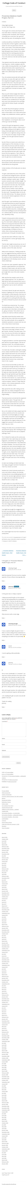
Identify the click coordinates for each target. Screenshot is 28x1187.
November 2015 (5, 932)
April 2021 (4, 867)
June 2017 (4, 902)
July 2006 (4, 1093)
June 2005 (4, 1115)
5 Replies (4, 21)
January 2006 (5, 1104)
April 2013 (4, 972)
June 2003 (4, 1137)
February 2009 (5, 1052)
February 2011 (5, 1017)
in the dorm (13, 539)
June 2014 (4, 956)
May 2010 (4, 1026)
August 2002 (5, 1150)
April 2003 (4, 1139)
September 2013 (6, 965)
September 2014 (6, 950)
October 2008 (5, 1058)
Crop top (4, 820)
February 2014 (5, 958)
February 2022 (5, 857)
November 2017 (5, 894)
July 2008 (4, 1063)
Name (3, 738)
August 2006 (5, 1091)
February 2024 (5, 850)
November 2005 (5, 1108)
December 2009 (5, 1035)
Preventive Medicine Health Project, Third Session (7, 553)
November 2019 (5, 878)
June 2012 (4, 987)
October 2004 (5, 1123)
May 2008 (4, 1067)
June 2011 (4, 1009)
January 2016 (5, 928)
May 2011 (4, 1011)
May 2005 (4, 1117)
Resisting (4, 826)
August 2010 (5, 1024)
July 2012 (4, 985)
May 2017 (4, 904)
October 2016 (5, 911)
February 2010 (5, 1032)
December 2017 (5, 893)
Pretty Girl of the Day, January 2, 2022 (10, 824)
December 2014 (5, 945)
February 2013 (5, 976)
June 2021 (4, 863)
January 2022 (5, 859)
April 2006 (4, 1099)
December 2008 (5, 1056)
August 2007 (5, 1084)
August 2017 (5, 898)
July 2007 (4, 1086)
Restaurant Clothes (6, 800)
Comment (5, 721)
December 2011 (5, 998)
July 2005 (4, 1113)
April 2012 (4, 991)
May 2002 (4, 1156)
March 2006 (4, 1100)
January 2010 (5, 1034)
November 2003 (5, 1132)
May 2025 (4, 843)
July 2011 (4, 1008)
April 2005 (4, 1119)
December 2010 (5, 1021)
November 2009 (5, 1037)
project (18, 539)
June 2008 (4, 1065)
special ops (23, 539)
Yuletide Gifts (5, 811)
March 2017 (4, 906)
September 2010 (6, 1022)
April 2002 (4, 1158)
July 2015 (4, 935)
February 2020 (5, 876)
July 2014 (4, 954)
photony (15, 541)
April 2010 (4, 1028)
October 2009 (5, 1039)
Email (3, 744)
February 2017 (5, 907)
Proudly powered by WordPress (9, 1184)
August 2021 (5, 861)
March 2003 (4, 1141)
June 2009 (4, 1045)
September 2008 (6, 1060)
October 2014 (5, 948)
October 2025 (5, 839)
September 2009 (6, 1041)
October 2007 (5, 1080)
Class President (5, 828)
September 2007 (6, 1082)
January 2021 (5, 870)
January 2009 (5, 1054)
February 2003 (5, 1143)
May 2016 (4, 920)
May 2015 (4, 937)
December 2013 (5, 959)
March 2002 (4, 1160)
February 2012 (5, 995)
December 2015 (5, 930)
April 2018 (4, 887)
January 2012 (5, 996)
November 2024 (5, 848)
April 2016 (4, 922)
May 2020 (4, 872)
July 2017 (4, 900)
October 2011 (5, 1002)
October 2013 (5, 963)
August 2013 (5, 967)
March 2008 (4, 1071)
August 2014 (5, 952)
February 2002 (5, 1162)
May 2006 (4, 1097)
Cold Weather (5, 818)
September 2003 (6, 1134)
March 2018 (4, 889)
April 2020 (4, 874)
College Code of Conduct (14, 3)
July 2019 (4, 880)
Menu (14, 10)
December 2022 (5, 854)
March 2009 (4, 1050)
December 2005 (5, 1106)
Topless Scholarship (6, 794)
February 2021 (5, 868)
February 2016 (5, 926)
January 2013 (5, 978)
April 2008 (4, 1069)
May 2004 (4, 1126)
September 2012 (6, 984)
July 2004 (4, 1124)
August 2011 (5, 1006)
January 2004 (5, 1130)
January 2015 (5, 943)
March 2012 (4, 993)
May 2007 (4, 1089)
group (8, 539)
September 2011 (6, 1004)
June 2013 (4, 971)
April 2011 (4, 1013)
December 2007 (5, 1076)
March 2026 (4, 837)
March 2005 (4, 1121)
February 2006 (5, 1102)
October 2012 (5, 982)
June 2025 (4, 841)
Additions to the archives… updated (10, 809)
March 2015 (4, 941)
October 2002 (5, 1147)
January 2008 (5, 1074)
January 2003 (5, 1145)
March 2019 (4, 881)
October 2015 (5, 933)
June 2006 (4, 1095)
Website (4, 750)
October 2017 (5, 896)
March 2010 (4, 1030)
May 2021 (4, 865)
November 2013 (5, 961)
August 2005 (5, 1111)
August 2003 (5, 1136)
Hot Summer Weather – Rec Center (10, 817)
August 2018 (5, 883)
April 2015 (4, 939)
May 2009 (4, 1047)
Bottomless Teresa (6, 802)
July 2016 (4, 917)
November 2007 (5, 1078)
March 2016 (4, 924)
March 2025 (4, 844)
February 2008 (5, 1073)
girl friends (4, 539)
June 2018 (4, 885)
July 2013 (4, 969)
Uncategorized (17, 537)
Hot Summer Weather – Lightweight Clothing (12, 815)
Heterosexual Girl (13, 779)
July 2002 (4, 1152)
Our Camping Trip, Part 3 (7, 805)
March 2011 (4, 1015)
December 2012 (5, 980)
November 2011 (5, 1000)
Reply (3, 581)
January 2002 (5, 1163)
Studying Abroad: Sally (7, 807)
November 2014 (5, 946)
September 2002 (6, 1149)
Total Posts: (5, 1175)
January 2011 (5, 1019)
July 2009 (4, 1043)
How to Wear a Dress (7, 822)
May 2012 (4, 989)
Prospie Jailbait (9, 772)
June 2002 (4, 1154)
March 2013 (4, 974)
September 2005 (6, 1110)
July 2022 (4, 856)
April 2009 (4, 1048)
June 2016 (4, 919)
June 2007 (4, 1087)
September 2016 (6, 913)
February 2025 (5, 846)
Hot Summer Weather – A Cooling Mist (11, 813)
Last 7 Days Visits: (6, 1173)
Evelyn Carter (5, 804)
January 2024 (5, 852)
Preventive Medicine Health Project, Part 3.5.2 (21, 553)
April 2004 (4, 1128)
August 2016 (5, 915)
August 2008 (5, 1061)
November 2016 (5, 909)
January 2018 (5, 891)
